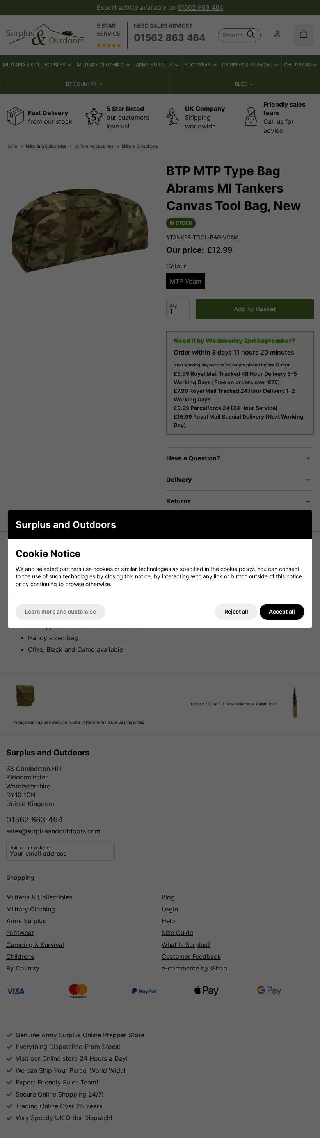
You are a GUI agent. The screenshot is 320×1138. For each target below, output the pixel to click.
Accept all (282, 611)
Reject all (236, 611)
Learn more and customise (60, 611)
